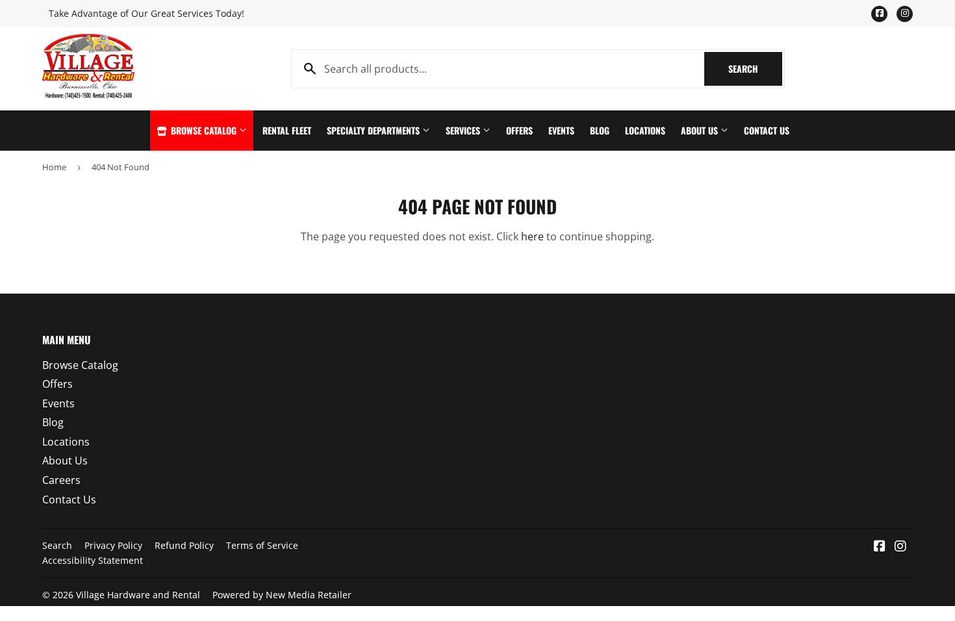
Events (561, 130)
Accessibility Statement (92, 560)
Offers (519, 130)
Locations (645, 130)
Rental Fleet (286, 130)
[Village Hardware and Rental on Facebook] (879, 547)
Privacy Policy (113, 545)
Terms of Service (262, 545)
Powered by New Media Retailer (281, 595)
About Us (700, 130)
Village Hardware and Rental (138, 595)
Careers (61, 480)
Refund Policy (184, 545)
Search (755, 68)
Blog (599, 130)
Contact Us (766, 130)
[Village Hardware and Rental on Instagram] (900, 547)
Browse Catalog (203, 130)
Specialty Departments (374, 130)
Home (54, 167)
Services (464, 130)
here (532, 236)
